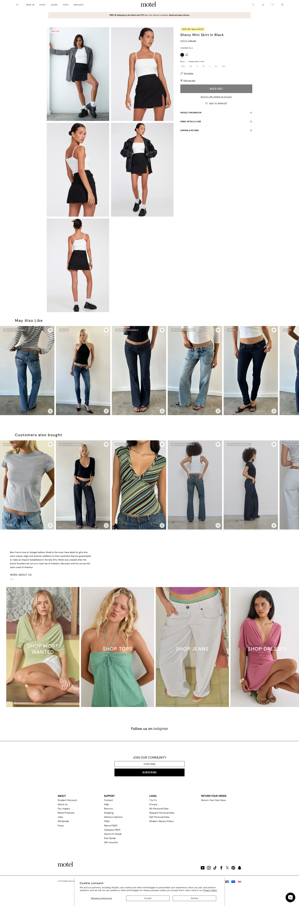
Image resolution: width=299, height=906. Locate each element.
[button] (216, 103)
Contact (108, 800)
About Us (63, 804)
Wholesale (63, 821)
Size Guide (188, 73)
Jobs (60, 817)
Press (61, 825)
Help (106, 804)
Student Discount (67, 800)
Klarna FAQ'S (110, 825)
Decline (194, 898)
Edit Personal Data (159, 817)
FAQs (107, 821)
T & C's (153, 800)
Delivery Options (113, 817)
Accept (148, 898)
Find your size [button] (189, 80)
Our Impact (64, 808)
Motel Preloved (66, 812)
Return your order (213, 796)
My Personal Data (158, 808)
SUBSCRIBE (149, 772)
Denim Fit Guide (113, 834)
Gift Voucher (111, 842)
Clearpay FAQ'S (112, 829)
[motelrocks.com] (148, 4)
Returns (108, 808)
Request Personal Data (161, 812)
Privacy (153, 804)
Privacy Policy (210, 890)
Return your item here (213, 800)
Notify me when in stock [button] (216, 97)
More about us (21, 574)
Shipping (109, 812)
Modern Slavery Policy (161, 821)
